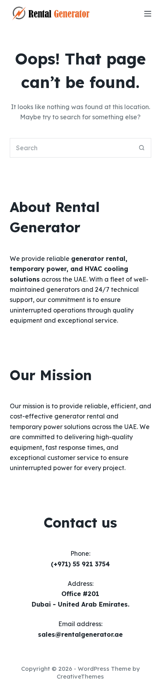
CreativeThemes (80, 676)
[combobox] (71, 148)
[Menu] (147, 13)
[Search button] (141, 147)
